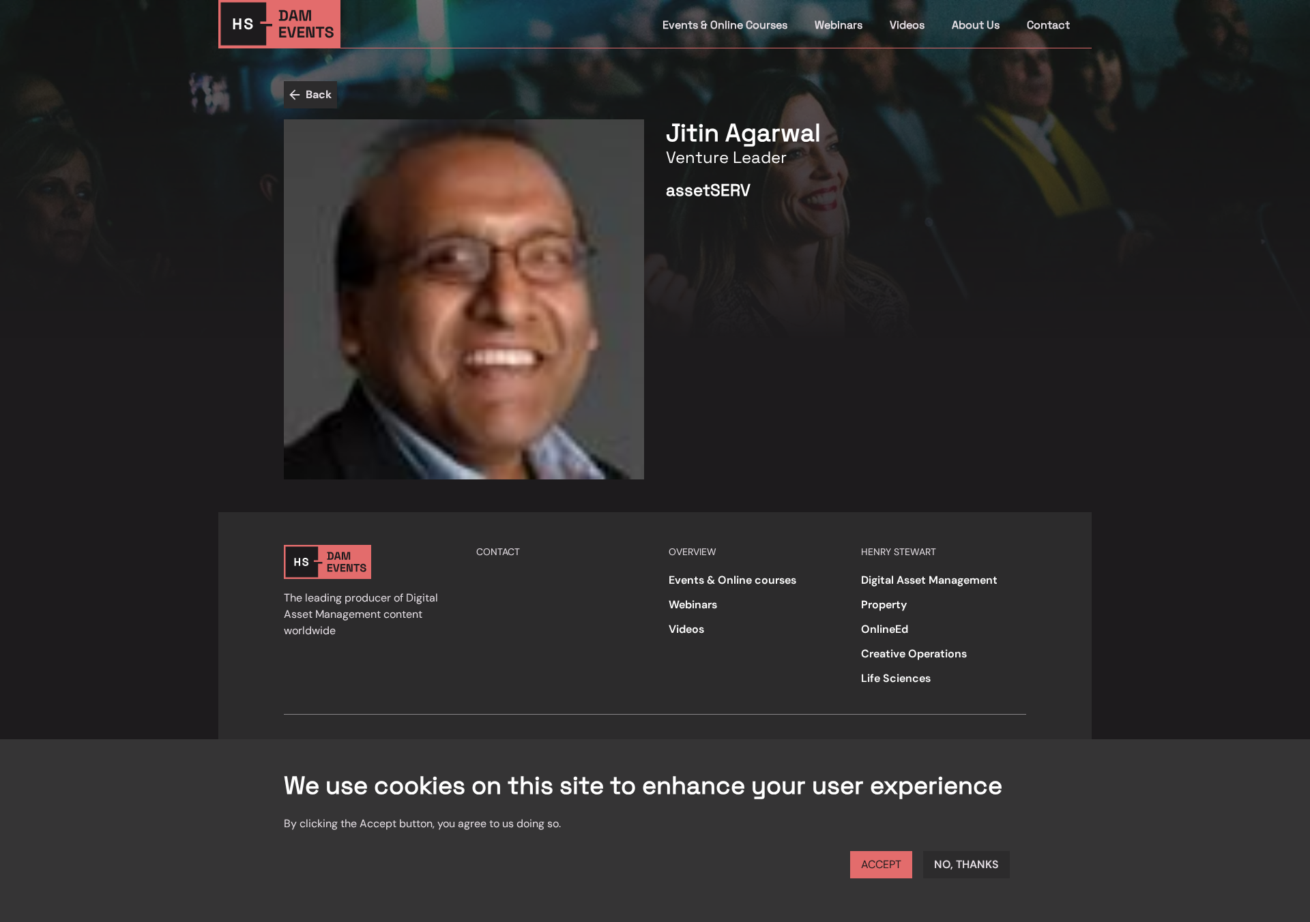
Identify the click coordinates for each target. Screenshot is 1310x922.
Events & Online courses (732, 580)
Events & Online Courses (725, 25)
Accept (881, 864)
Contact (1048, 25)
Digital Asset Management (929, 580)
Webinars (838, 25)
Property (884, 604)
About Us (976, 25)
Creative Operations (914, 653)
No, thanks (966, 864)
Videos (907, 25)
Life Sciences (896, 678)
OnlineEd (884, 629)
